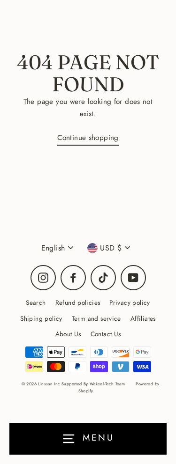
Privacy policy (129, 302)
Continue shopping (88, 138)
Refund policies (77, 302)
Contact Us (106, 334)
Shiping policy (41, 318)
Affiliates (143, 318)
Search (36, 302)
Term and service (96, 318)
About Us (68, 334)
